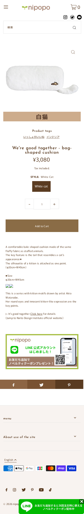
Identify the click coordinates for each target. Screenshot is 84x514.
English (8, 459)
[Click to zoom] (73, 52)
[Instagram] (14, 490)
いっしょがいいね (33, 137)
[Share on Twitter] (41, 384)
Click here (36, 313)
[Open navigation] (11, 6)
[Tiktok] (50, 490)
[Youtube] (41, 490)
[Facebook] (6, 490)
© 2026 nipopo (12, 504)
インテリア (53, 137)
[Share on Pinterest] (69, 384)
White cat (41, 186)
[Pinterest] (32, 490)
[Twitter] (24, 490)
